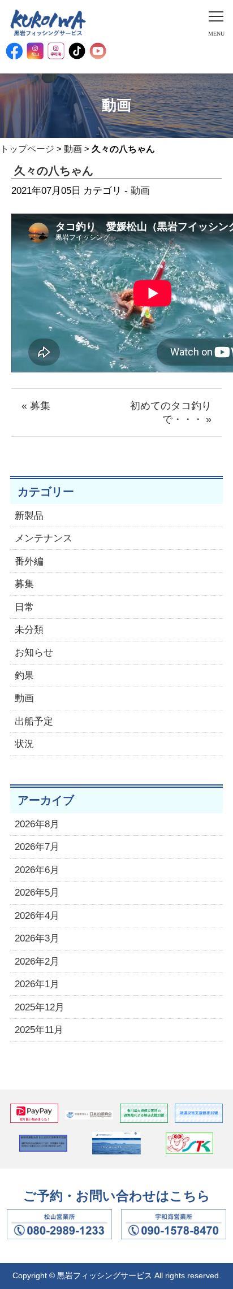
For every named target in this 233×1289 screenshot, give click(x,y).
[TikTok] (76, 50)
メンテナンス (43, 538)
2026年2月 (37, 961)
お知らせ (34, 652)
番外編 (29, 561)
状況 (24, 744)
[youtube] (97, 50)
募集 (24, 584)
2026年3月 (37, 938)
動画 (73, 149)
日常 (24, 607)
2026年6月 (37, 870)
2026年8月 (37, 824)
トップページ (27, 149)
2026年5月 (37, 892)
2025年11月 (39, 1030)
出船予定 (34, 721)
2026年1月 (37, 984)
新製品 (29, 515)
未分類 (29, 629)
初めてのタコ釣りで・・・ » (171, 412)
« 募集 (35, 405)
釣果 (24, 675)
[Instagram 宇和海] (56, 50)
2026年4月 (37, 915)
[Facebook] (14, 50)
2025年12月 (39, 1007)
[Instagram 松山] (35, 50)
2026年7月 (37, 846)
